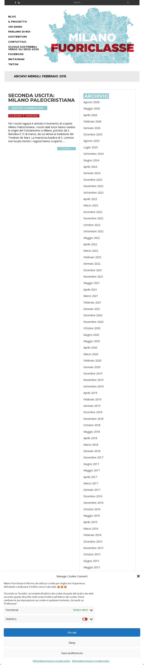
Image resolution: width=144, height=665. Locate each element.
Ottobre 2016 (91, 509)
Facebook (15, 54)
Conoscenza (32, 116)
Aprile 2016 (90, 522)
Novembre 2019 (93, 380)
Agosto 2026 (91, 102)
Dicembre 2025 (92, 134)
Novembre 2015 (93, 548)
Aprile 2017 (90, 477)
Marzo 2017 (90, 483)
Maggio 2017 (91, 470)
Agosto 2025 (91, 141)
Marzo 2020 (90, 354)
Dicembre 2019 (92, 373)
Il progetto (17, 21)
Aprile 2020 (90, 347)
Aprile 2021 (90, 289)
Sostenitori (17, 36)
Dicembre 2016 (92, 496)
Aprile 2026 (90, 115)
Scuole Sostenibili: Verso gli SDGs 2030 (23, 48)
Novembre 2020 (93, 322)
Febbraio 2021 (92, 302)
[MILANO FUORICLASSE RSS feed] (18, 2)
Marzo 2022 (90, 250)
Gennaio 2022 (91, 263)
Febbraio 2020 (92, 360)
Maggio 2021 (91, 283)
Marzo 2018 (90, 444)
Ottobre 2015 (91, 554)
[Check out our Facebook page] (15, 2)
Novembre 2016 (93, 502)
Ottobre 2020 (91, 328)
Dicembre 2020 (92, 315)
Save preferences (72, 653)
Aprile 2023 (90, 199)
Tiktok (13, 64)
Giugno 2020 (91, 335)
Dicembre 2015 (92, 541)
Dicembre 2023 (92, 179)
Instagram (16, 59)
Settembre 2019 (93, 386)
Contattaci (17, 41)
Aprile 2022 (90, 244)
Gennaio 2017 (91, 489)
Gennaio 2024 (91, 173)
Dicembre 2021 (92, 270)
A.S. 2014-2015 (16, 116)
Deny (72, 642)
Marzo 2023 (90, 205)
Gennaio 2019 (91, 406)
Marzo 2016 (90, 528)
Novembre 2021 (93, 276)
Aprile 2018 (90, 438)
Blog (12, 16)
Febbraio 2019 (92, 399)
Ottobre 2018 (91, 425)
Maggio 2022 (91, 238)
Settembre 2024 (93, 153)
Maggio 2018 (91, 431)
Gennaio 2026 (91, 128)
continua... (66, 148)
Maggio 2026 (91, 108)
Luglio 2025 (90, 147)
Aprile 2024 (90, 166)
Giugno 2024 (91, 160)
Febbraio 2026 (92, 121)
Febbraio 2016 (92, 535)
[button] (138, 576)
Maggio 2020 (91, 341)
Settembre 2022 (93, 231)
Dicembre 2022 (92, 212)
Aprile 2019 (90, 393)
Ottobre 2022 (91, 225)
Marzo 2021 (90, 296)
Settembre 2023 (93, 192)
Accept (72, 632)
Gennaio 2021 (91, 309)
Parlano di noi (19, 31)
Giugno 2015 (91, 561)
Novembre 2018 (93, 418)
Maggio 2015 (91, 567)
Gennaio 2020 (91, 367)
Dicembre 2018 (92, 412)
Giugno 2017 (91, 464)
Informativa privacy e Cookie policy (51, 661)
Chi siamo (15, 26)
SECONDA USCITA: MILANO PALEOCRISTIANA (41, 97)
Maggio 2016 (91, 515)
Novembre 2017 (93, 457)
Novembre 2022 (93, 218)
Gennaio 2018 (91, 451)
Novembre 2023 (93, 186)
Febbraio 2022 (92, 257)
